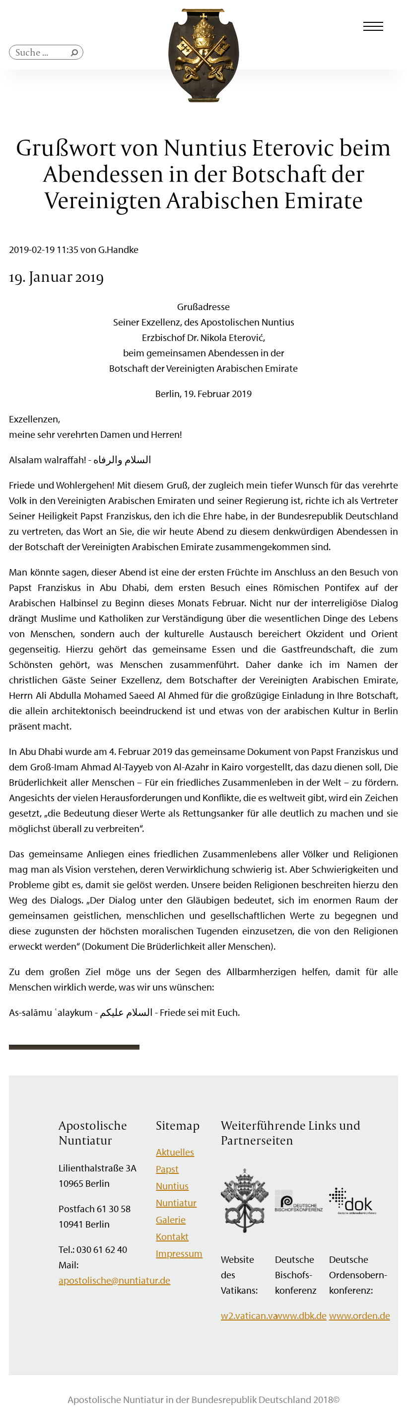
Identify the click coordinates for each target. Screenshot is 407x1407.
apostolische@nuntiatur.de (114, 1280)
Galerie (171, 1219)
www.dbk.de (301, 1315)
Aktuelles (175, 1152)
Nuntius (172, 1185)
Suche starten (76, 55)
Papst (167, 1168)
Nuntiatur (176, 1202)
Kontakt (172, 1236)
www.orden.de (359, 1315)
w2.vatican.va (249, 1315)
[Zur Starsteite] (203, 98)
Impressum (179, 1253)
